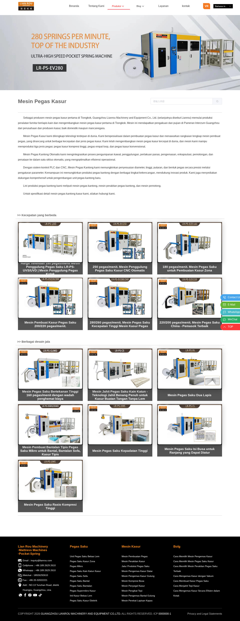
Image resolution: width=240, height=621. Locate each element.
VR (206, 6)
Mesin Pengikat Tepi (132, 590)
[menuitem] (74, 6)
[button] (223, 6)
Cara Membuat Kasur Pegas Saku (191, 581)
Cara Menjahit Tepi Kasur (186, 586)
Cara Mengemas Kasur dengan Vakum (193, 576)
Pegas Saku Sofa (79, 576)
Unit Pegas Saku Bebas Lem (84, 556)
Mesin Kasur (131, 546)
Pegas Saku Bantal (79, 581)
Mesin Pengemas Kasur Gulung (138, 576)
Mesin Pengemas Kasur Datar (137, 571)
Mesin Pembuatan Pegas (135, 556)
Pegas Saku (79, 546)
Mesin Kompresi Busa (133, 581)
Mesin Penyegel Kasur (133, 586)
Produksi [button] (116, 6)
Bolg (176, 546)
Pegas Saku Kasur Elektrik (83, 600)
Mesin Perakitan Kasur (133, 561)
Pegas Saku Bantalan (81, 586)
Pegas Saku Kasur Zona (82, 561)
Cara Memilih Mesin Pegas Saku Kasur (193, 561)
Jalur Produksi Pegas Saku (135, 566)
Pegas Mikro (76, 566)
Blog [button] (138, 6)
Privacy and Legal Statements (204, 613)
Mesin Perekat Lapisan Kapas (137, 600)
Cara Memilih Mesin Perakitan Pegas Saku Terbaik (195, 568)
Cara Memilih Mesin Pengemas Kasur (192, 556)
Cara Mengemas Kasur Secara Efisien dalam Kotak (196, 593)
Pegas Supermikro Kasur (83, 590)
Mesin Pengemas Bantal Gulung (138, 595)
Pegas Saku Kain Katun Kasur (85, 571)
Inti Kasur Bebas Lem (81, 595)
